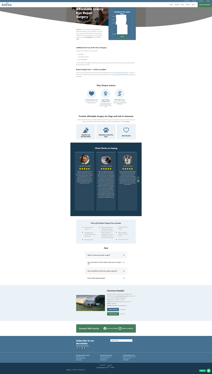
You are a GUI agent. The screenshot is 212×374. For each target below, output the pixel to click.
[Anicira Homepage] (6, 4)
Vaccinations (81, 54)
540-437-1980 (79, 359)
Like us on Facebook (112, 328)
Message (115, 34)
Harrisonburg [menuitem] (187, 1)
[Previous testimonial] (138, 177)
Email (114, 23)
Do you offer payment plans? (96, 278)
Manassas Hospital (115, 290)
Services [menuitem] (188, 4)
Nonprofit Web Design (101, 367)
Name (114, 16)
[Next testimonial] (138, 181)
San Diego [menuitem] (201, 1)
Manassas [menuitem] (194, 1)
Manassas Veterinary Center (106, 355)
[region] (106, 181)
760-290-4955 (126, 359)
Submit (122, 36)
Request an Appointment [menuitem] (204, 4)
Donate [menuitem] (193, 4)
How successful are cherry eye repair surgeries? (102, 271)
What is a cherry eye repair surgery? (99, 255)
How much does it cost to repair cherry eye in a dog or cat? (104, 263)
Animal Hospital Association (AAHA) (121, 72)
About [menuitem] (171, 4)
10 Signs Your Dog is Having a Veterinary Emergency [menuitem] (113, 0)
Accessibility (68, 369)
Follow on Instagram (127, 328)
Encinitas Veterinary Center (129, 355)
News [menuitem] (182, 4)
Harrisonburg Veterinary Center (83, 355)
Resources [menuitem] (177, 4)
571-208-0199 (103, 359)
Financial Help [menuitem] (104, 0)
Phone (114, 19)
